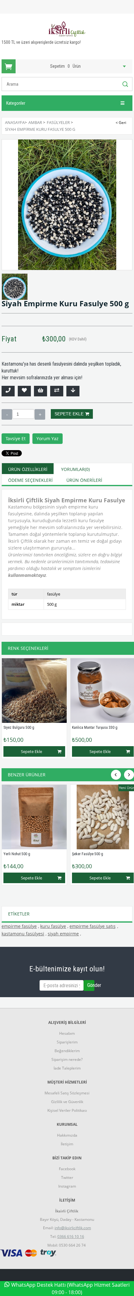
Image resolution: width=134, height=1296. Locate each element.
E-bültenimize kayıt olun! (67, 968)
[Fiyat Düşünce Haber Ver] (72, 391)
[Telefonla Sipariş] (8, 391)
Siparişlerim (67, 1042)
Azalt (7, 414)
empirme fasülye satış (92, 926)
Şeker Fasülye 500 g (87, 854)
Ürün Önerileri (84, 480)
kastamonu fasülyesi (23, 934)
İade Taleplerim (67, 1068)
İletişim (67, 1144)
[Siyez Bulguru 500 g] (34, 690)
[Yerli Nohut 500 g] (34, 817)
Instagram (67, 1186)
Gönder (90, 985)
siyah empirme (63, 934)
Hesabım (67, 1033)
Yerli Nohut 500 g (16, 854)
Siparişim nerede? (67, 1059)
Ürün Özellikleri (27, 469)
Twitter (67, 1177)
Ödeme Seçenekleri (30, 480)
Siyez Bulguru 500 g (18, 727)
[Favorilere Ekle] (24, 391)
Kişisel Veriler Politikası (67, 1110)
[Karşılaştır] (56, 391)
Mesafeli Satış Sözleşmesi (67, 1093)
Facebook (67, 1168)
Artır (40, 414)
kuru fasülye (53, 926)
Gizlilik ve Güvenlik (67, 1101)
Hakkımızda (67, 1135)
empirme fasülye (19, 926)
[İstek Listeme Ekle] (40, 391)
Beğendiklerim (67, 1050)
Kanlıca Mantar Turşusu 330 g (94, 727)
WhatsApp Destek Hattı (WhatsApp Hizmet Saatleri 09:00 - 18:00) (70, 1288)
